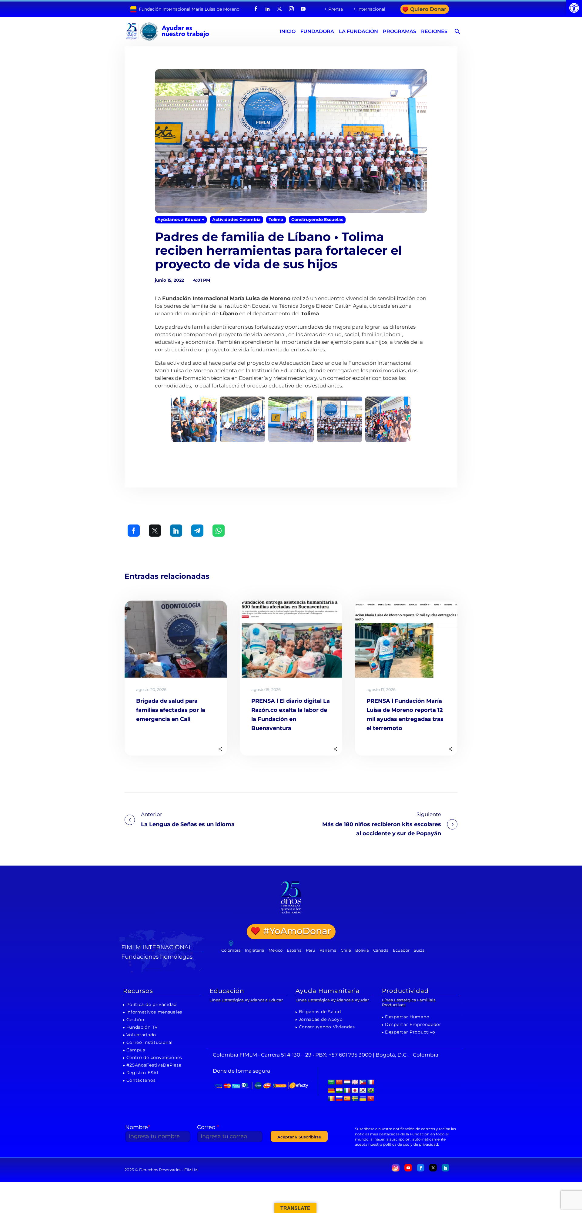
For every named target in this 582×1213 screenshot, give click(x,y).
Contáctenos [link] (141, 1080)
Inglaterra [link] (254, 950)
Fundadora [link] (317, 31)
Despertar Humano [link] (407, 1017)
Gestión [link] (135, 1019)
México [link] (276, 950)
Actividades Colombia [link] (236, 219)
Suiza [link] (419, 950)
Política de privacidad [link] (151, 1004)
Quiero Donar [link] (428, 9)
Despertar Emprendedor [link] (413, 1024)
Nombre (137, 1127)
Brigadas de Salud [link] (320, 1011)
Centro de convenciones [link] (154, 1057)
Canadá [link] (381, 950)
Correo (208, 1127)
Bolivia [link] (362, 950)
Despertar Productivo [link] (410, 1032)
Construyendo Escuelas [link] (317, 219)
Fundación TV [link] (142, 1027)
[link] (574, 8)
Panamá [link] (327, 950)
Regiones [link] (434, 31)
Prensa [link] (335, 9)
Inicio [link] (288, 31)
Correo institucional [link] (149, 1042)
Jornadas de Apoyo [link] (321, 1019)
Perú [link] (310, 950)
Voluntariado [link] (141, 1034)
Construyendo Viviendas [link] (327, 1027)
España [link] (294, 950)
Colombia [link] (231, 950)
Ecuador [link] (401, 950)
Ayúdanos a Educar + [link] (180, 219)
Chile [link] (346, 950)
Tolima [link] (276, 219)
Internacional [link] (371, 9)
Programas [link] (399, 31)
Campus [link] (135, 1050)
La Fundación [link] (358, 31)
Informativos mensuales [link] (154, 1012)
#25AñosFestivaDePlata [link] (154, 1065)
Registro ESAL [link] (142, 1072)
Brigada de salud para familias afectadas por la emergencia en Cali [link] (170, 710)
